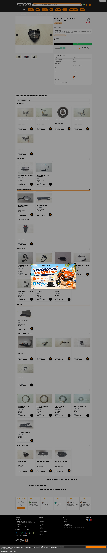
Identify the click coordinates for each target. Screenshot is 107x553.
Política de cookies (4, 551)
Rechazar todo (74, 547)
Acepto (96, 547)
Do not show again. (71, 263)
